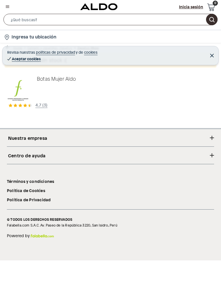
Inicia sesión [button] (191, 6)
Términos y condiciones (30, 181)
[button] (110, 21)
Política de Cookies (26, 190)
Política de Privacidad (29, 199)
